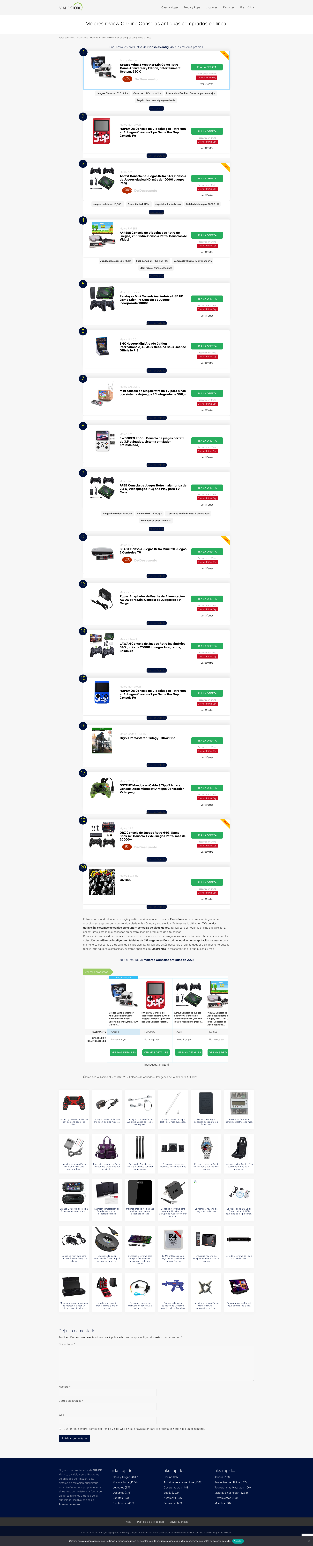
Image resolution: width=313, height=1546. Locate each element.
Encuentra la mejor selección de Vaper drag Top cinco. (206, 1122)
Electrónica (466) (123, 1503)
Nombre (65, 1386)
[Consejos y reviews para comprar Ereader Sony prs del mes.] (74, 1239)
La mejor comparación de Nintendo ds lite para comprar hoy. (73, 1166)
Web (61, 1414)
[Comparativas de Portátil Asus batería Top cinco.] (239, 1286)
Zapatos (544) (121, 1498)
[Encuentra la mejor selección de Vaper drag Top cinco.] (206, 1103)
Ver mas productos (96, 972)
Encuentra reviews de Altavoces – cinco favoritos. (172, 1165)
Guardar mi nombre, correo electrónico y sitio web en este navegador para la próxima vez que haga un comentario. (134, 1428)
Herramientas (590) (227, 1498)
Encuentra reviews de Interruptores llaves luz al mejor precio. (140, 1305)
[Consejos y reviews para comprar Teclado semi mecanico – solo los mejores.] (140, 1239)
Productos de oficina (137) (231, 1482)
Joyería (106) (223, 1477)
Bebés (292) (171, 1492)
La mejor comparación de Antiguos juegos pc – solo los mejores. (140, 1122)
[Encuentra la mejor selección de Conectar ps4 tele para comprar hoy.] (107, 1239)
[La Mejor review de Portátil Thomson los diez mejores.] (107, 1103)
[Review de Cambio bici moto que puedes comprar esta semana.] (140, 1148)
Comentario (67, 1344)
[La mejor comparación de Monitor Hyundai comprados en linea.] (206, 1286)
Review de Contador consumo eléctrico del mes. (239, 1120)
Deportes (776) (122, 1492)
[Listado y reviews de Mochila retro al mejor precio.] (107, 1286)
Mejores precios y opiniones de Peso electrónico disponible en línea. (140, 1211)
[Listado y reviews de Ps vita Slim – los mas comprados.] (74, 1192)
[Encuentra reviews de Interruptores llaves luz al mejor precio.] (140, 1286)
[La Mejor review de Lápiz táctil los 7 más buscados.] (173, 1103)
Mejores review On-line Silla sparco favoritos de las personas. (239, 1166)
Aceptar (238, 1541)
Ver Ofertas (206, 83)
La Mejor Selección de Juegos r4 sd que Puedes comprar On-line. (173, 1258)
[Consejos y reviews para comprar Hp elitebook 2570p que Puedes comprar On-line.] (173, 1192)
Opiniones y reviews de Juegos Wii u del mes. (206, 1210)
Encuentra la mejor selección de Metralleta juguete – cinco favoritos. (173, 1305)
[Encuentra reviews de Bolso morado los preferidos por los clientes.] (107, 1148)
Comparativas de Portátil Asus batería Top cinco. (239, 1304)
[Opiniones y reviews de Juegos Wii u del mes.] (206, 1192)
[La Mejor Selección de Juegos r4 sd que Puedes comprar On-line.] (173, 1239)
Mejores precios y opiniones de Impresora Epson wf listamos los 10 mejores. (74, 1305)
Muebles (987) (223, 1503)
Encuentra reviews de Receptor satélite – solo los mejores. (206, 1258)
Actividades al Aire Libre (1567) (183, 1482)
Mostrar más (156, 108)
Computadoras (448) (176, 1487)
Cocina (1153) (172, 1477)
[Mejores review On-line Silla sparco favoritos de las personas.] (239, 1148)
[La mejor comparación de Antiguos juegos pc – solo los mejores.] (140, 1103)
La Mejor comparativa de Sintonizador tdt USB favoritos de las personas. (239, 1211)
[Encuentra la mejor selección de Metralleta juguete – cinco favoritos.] (173, 1286)
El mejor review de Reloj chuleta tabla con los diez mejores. (206, 1166)
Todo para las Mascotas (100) (233, 1487)
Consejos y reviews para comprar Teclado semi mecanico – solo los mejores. (140, 1260)
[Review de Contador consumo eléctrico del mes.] (239, 1103)
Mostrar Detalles (157, 155)
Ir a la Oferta (206, 67)
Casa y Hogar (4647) (126, 1477)
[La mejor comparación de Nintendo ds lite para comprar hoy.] (74, 1148)
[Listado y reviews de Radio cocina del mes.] (239, 1239)
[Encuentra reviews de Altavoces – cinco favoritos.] (173, 1148)
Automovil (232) (174, 1498)
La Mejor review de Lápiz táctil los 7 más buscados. (173, 1120)
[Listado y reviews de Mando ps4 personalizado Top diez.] (74, 1103)
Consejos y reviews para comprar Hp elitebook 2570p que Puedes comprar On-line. (173, 1213)
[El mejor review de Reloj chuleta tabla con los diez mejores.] (206, 1148)
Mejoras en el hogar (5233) (231, 1492)
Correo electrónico (71, 1400)
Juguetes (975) (122, 1487)
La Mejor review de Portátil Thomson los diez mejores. (107, 1120)
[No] (309, 1541)
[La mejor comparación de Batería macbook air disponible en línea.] (107, 1192)
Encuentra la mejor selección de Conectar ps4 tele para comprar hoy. (107, 1258)
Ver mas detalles (124, 1052)
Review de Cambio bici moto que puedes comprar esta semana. (140, 1166)
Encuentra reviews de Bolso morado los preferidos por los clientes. (106, 1166)
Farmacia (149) (173, 1503)
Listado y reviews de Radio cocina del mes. (239, 1257)
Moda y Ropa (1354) (125, 1482)
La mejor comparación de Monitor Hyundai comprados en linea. (206, 1305)
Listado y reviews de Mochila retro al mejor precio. (107, 1305)
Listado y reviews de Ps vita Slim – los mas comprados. (74, 1210)
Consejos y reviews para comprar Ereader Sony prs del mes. (74, 1258)
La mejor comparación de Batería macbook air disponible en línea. (106, 1211)
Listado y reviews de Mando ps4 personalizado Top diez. (74, 1122)
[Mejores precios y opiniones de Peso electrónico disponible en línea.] (140, 1192)
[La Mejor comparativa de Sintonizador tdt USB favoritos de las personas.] (239, 1192)
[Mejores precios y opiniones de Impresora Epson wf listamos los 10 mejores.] (74, 1286)
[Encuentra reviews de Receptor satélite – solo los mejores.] (206, 1239)
